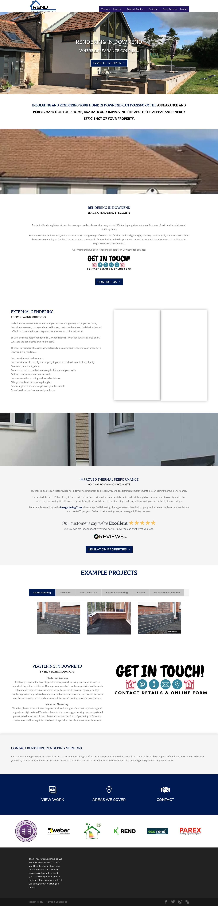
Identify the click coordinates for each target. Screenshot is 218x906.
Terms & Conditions (57, 901)
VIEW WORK (52, 799)
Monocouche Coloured (167, 592)
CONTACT (165, 799)
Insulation (65, 592)
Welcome (105, 9)
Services (117, 9)
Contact (184, 9)
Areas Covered (170, 9)
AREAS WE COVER (109, 799)
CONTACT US (107, 282)
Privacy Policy (36, 901)
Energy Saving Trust (71, 507)
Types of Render (135, 9)
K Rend (141, 592)
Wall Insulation (88, 592)
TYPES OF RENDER (107, 63)
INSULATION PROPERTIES (107, 549)
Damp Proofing (42, 592)
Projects (153, 9)
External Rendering (117, 592)
